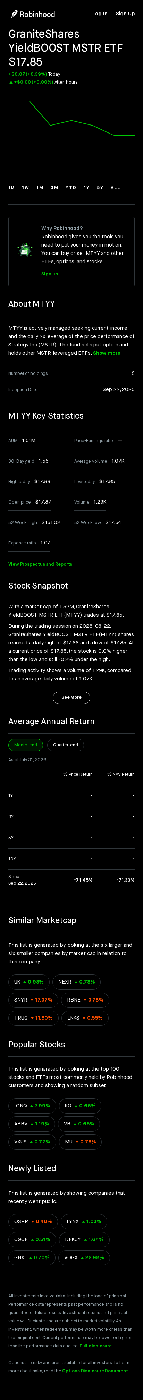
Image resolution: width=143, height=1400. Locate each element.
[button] (11, 190)
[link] (100, 14)
